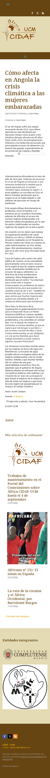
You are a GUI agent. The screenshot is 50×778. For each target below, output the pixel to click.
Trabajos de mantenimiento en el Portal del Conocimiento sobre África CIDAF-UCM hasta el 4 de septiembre (24, 488)
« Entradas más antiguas (17, 616)
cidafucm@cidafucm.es (19, 747)
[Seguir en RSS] (43, 13)
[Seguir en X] (37, 13)
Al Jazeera (18, 396)
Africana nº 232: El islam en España (23, 572)
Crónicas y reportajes (28, 113)
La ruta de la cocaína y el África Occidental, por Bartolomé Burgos (24, 597)
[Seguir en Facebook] (32, 13)
